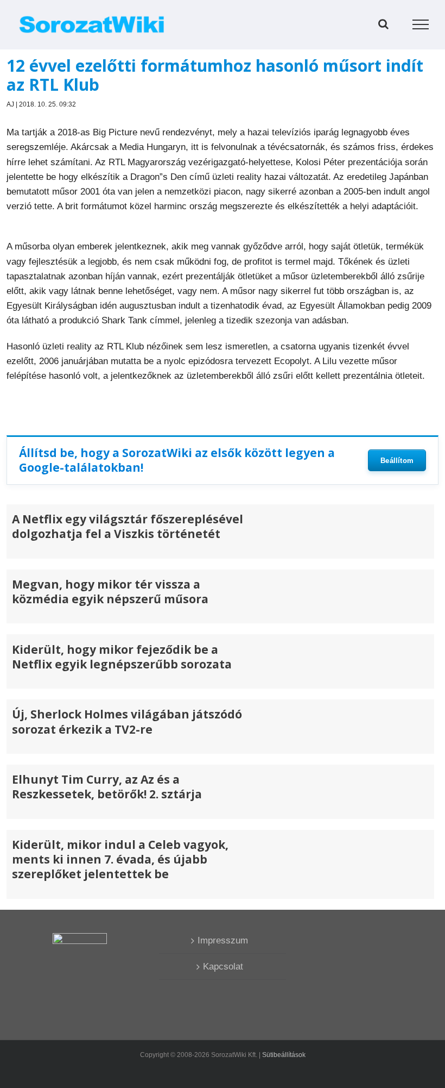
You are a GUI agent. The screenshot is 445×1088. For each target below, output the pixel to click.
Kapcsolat (223, 966)
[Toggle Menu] (420, 24)
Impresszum (223, 940)
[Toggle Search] (383, 23)
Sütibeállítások (284, 1055)
